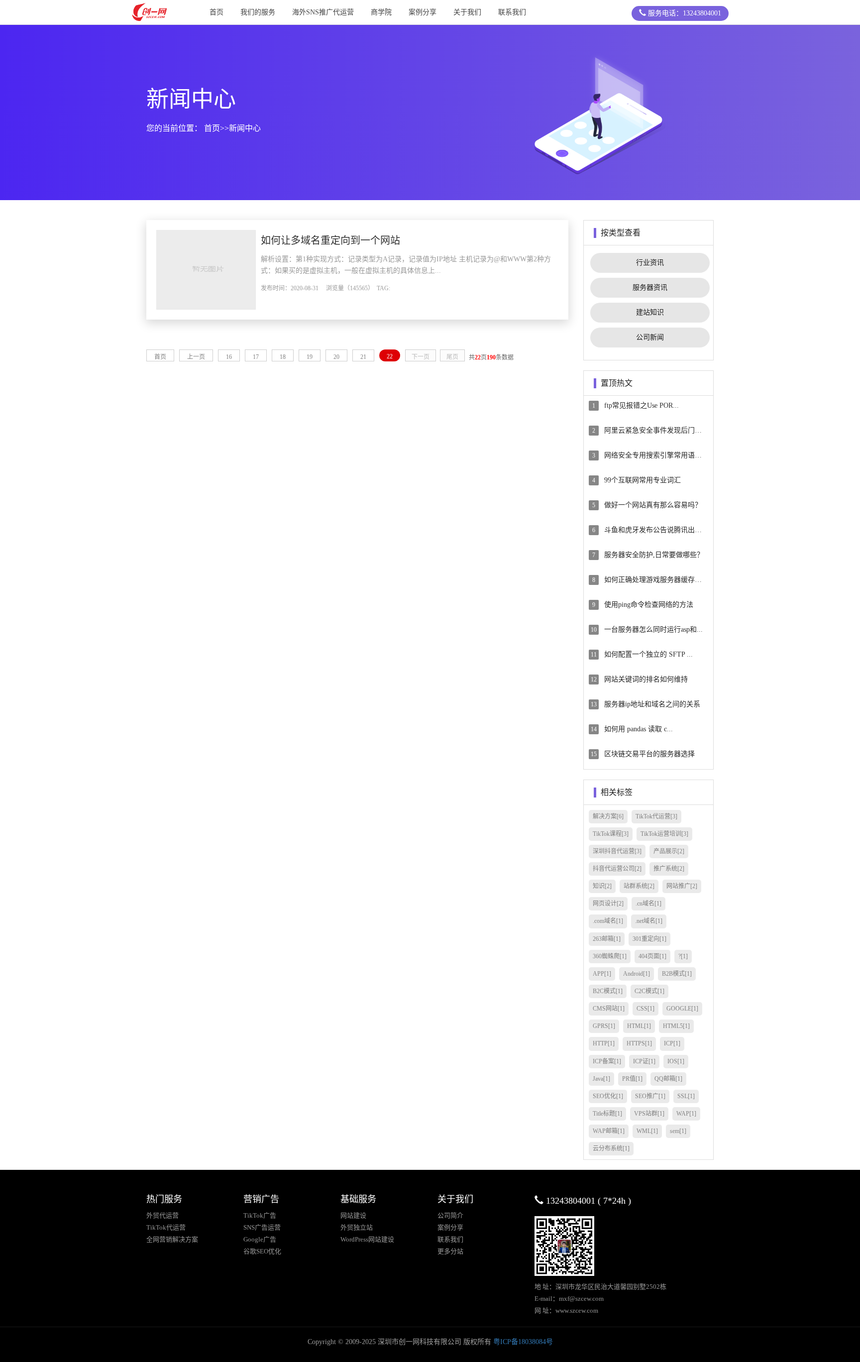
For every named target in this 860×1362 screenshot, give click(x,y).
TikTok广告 (259, 1215)
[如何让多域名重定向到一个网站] (206, 269)
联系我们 (512, 12)
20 (336, 356)
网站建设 (353, 1215)
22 (390, 356)
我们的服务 (257, 12)
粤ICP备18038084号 (523, 1342)
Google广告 (259, 1239)
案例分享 (422, 12)
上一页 (196, 356)
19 (310, 356)
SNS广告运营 (262, 1227)
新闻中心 (245, 128)
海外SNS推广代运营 (323, 12)
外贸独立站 (356, 1227)
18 (283, 356)
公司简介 (450, 1215)
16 (229, 356)
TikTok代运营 (166, 1227)
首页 (216, 12)
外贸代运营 (162, 1215)
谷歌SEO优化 (262, 1251)
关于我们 (467, 12)
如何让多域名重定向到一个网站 (330, 240)
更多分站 (450, 1251)
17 (256, 356)
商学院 (381, 12)
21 (363, 356)
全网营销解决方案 (172, 1239)
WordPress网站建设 (367, 1239)
